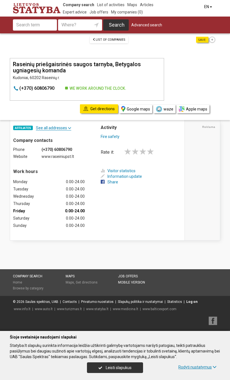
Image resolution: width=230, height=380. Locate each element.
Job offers (98, 12)
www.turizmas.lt (69, 309)
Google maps (138, 109)
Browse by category (28, 288)
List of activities (111, 5)
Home (17, 282)
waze (168, 109)
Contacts (70, 302)
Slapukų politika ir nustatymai (140, 302)
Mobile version (131, 282)
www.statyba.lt (97, 309)
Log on (191, 302)
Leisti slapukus (118, 367)
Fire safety (110, 136)
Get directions (87, 282)
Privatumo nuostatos (97, 302)
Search (117, 25)
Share (112, 182)
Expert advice (75, 12)
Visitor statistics (121, 171)
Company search (78, 5)
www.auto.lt (44, 309)
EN (207, 6)
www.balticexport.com (159, 309)
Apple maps (196, 109)
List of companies (110, 40)
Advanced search (146, 25)
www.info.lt (22, 309)
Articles (146, 5)
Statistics (174, 302)
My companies (127, 12)
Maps (132, 5)
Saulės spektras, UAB (41, 302)
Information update (124, 176)
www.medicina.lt (125, 309)
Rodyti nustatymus (195, 367)
